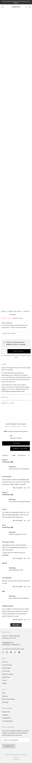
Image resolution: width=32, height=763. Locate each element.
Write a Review (20, 449)
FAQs (3, 693)
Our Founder (6, 671)
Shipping (4, 696)
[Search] (26, 7)
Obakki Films (6, 677)
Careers (4, 683)
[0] (29, 7)
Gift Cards (5, 702)
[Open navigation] (2, 7)
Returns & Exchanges (8, 699)
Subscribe (9, 746)
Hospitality (5, 715)
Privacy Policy (16, 757)
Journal (4, 680)
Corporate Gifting (7, 721)
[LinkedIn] (19, 652)
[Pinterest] (11, 652)
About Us (5, 662)
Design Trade (6, 712)
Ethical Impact (6, 668)
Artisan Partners (7, 665)
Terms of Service (16, 759)
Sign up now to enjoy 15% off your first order (16, 2)
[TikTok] (15, 652)
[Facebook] (2, 652)
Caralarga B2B (6, 718)
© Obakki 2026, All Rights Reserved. (16, 754)
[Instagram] (7, 652)
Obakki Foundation (8, 674)
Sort (14, 455)
